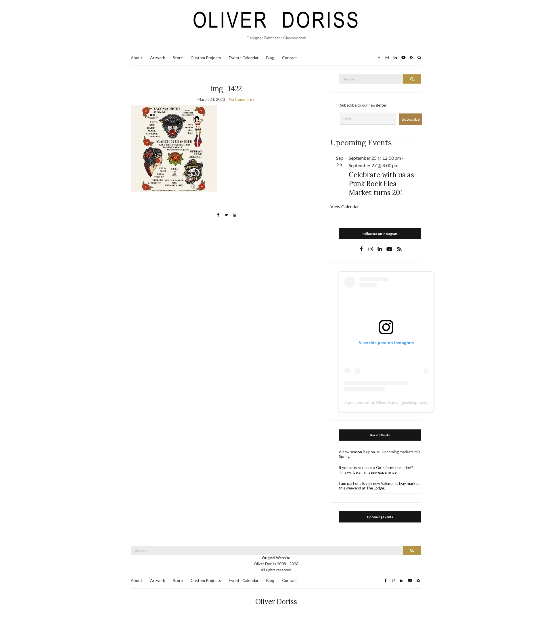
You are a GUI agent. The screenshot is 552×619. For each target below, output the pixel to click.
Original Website (276, 558)
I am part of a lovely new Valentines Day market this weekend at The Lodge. (379, 485)
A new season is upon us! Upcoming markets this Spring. (379, 454)
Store (178, 57)
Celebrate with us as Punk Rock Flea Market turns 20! (381, 183)
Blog (270, 57)
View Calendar (344, 206)
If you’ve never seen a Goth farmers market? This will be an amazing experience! (376, 470)
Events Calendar (243, 57)
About (136, 57)
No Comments (242, 99)
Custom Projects (206, 57)
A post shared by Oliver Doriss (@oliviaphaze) (386, 402)
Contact (289, 57)
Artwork (157, 57)
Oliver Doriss (276, 601)
